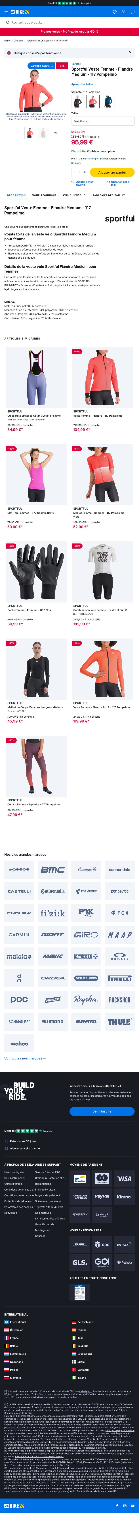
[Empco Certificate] (80, 1292)
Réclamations (43, 1183)
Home (7, 40)
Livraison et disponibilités (50, 1218)
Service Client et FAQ (47, 1172)
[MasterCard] (102, 1178)
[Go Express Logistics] (102, 1262)
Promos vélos (50, 31)
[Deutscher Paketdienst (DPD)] (102, 1244)
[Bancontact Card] (80, 1178)
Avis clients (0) (74, 195)
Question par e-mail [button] (120, 183)
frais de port (85, 1391)
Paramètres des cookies (18, 1206)
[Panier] (132, 12)
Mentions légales (14, 1172)
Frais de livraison (45, 1189)
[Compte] (123, 12)
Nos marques (43, 1212)
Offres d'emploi (13, 1183)
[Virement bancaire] (102, 1215)
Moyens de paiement (47, 1195)
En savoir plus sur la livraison (118, 1445)
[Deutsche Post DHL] (80, 1244)
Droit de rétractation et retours (50, 1177)
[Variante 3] (108, 101)
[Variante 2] (93, 101)
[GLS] (80, 1262)
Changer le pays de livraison (18, 1413)
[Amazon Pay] (80, 1215)
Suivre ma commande (48, 1201)
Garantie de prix (44, 1224)
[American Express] (80, 1197)
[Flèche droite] (63, 377)
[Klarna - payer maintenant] (124, 1197)
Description (16, 195)
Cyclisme (18, 40)
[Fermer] (130, 52)
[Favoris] (114, 12)
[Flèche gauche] (9, 377)
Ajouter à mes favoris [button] (84, 183)
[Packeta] (124, 1262)
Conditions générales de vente (19, 1189)
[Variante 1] (77, 101)
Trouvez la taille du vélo (49, 1206)
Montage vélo (43, 1230)
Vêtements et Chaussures (40, 40)
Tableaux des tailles (109, 195)
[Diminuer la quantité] (75, 172)
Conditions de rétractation (19, 1195)
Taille (74, 113)
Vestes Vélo (62, 40)
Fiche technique (44, 195)
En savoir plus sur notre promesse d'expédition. (39, 1456)
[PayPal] (102, 1197)
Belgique (75, 163)
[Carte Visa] (124, 1178)
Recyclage (10, 1212)
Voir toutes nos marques (23, 1058)
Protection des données (18, 1201)
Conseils (40, 1235)
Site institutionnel (14, 1177)
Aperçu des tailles (82, 84)
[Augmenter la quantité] (84, 172)
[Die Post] (124, 1244)
